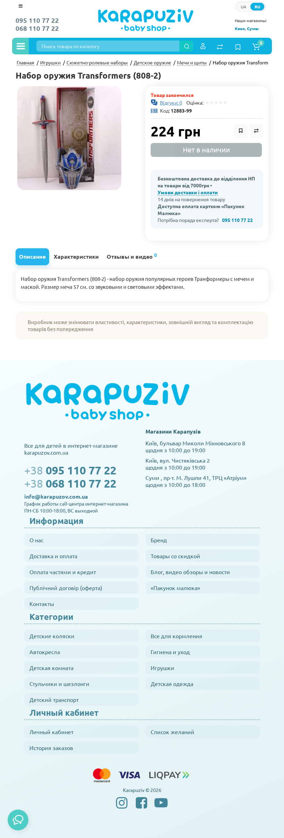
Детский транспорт (54, 699)
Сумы (253, 28)
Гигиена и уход (170, 651)
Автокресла (44, 651)
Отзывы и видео (132, 256)
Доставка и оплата (53, 555)
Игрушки (162, 667)
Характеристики (76, 256)
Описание (32, 256)
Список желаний (172, 731)
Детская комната (51, 667)
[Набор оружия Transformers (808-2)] (69, 138)
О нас (36, 539)
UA (243, 6)
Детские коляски (51, 635)
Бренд (159, 539)
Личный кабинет (51, 731)
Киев (240, 28)
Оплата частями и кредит (62, 571)
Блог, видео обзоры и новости (190, 571)
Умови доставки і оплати (188, 192)
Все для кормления (176, 635)
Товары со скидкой (175, 555)
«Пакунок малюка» (175, 587)
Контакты (41, 603)
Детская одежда (172, 683)
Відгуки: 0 (171, 102)
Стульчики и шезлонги (59, 683)
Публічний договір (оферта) (65, 587)
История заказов (51, 747)
